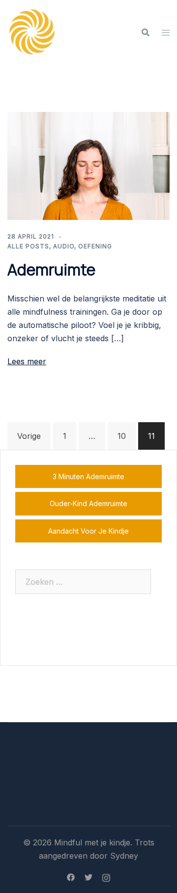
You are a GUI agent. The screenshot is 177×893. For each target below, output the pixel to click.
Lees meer (26, 361)
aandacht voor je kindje (88, 531)
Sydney (124, 856)
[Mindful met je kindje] (32, 31)
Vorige (29, 436)
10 (122, 436)
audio (63, 246)
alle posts (28, 246)
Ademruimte (51, 269)
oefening (95, 246)
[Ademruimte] (88, 165)
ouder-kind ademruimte (88, 503)
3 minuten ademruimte (88, 476)
